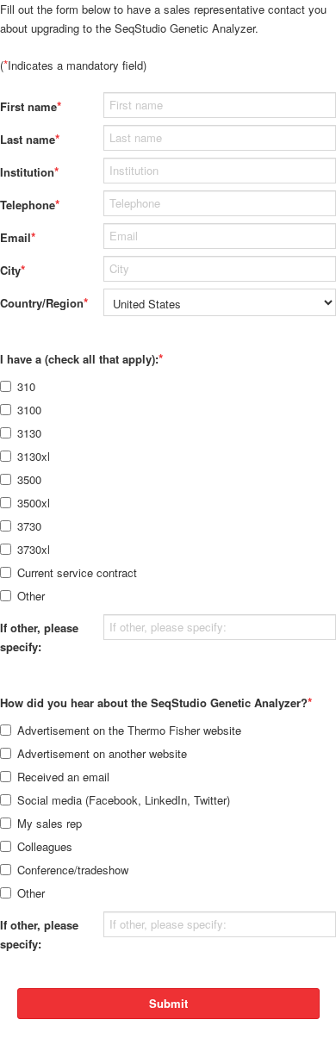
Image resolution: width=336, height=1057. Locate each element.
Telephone (29, 204)
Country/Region (43, 302)
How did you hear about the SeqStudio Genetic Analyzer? (156, 702)
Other (31, 596)
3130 (29, 433)
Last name (29, 138)
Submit (168, 1003)
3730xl (33, 549)
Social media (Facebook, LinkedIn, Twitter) (123, 800)
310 (26, 386)
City (12, 269)
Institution (29, 171)
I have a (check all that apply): (81, 358)
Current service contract (77, 572)
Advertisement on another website (102, 753)
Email (17, 237)
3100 (29, 409)
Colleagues (44, 846)
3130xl (33, 456)
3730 (29, 526)
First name (30, 106)
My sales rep (49, 823)
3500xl (33, 502)
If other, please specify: (39, 637)
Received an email (63, 776)
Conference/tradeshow (72, 869)
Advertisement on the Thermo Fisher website (129, 730)
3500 (29, 479)
